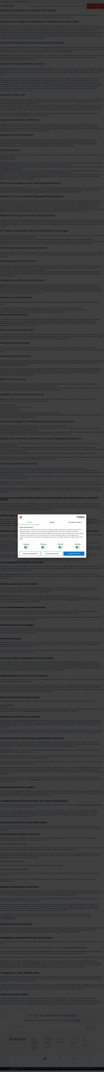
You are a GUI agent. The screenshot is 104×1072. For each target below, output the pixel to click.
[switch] (43, 547)
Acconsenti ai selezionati (52, 553)
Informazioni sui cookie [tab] (75, 522)
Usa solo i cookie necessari (30, 553)
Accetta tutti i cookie (73, 553)
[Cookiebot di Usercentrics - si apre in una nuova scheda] (78, 517)
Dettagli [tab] (52, 522)
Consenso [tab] (29, 522)
